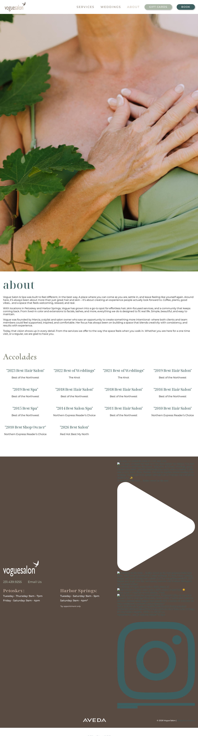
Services (85, 7)
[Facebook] (7, 720)
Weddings (111, 7)
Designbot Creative (186, 720)
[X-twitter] (28, 720)
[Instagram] (18, 720)
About (133, 7)
